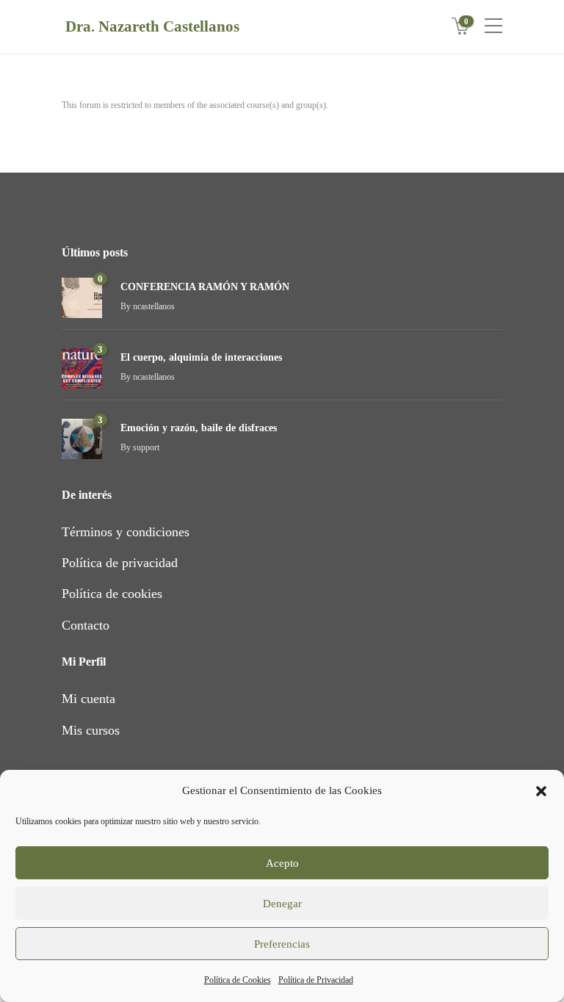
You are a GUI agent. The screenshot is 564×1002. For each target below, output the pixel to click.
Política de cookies (112, 593)
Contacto (85, 625)
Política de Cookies (237, 980)
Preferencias (282, 944)
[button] (541, 791)
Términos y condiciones (125, 532)
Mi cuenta (88, 698)
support (146, 447)
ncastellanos (154, 306)
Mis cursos (91, 730)
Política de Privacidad (315, 980)
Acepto (282, 863)
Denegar (282, 903)
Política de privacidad (120, 562)
